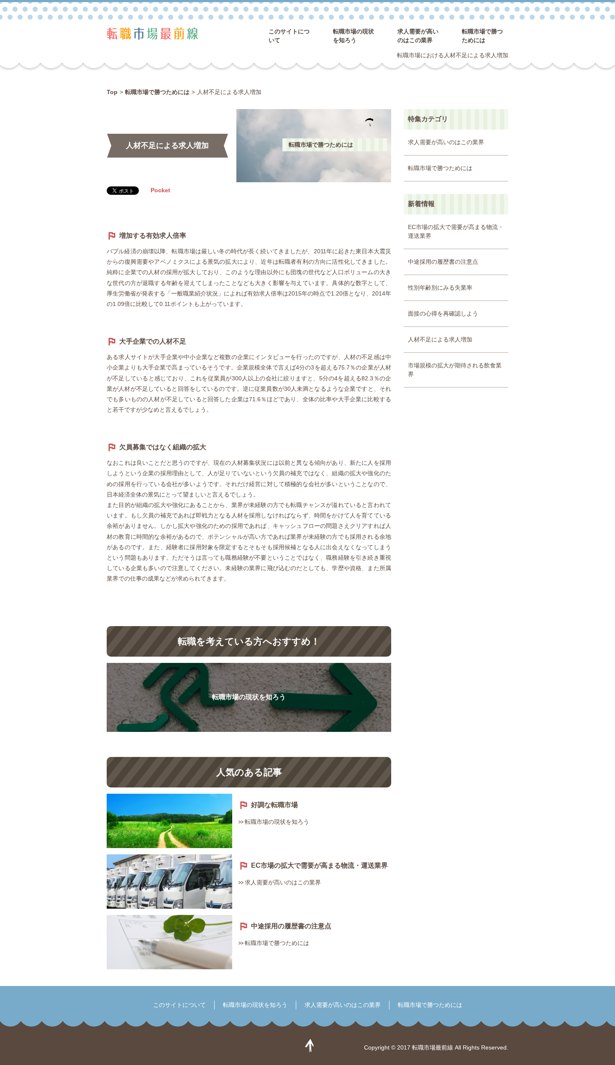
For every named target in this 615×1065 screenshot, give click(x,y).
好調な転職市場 (274, 804)
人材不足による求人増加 (440, 339)
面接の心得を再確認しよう (443, 313)
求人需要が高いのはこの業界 (283, 882)
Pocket (160, 190)
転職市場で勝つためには (321, 144)
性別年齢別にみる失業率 (440, 287)
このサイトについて (179, 1004)
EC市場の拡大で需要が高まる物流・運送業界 (319, 865)
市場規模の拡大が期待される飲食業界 (455, 369)
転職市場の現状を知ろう (249, 697)
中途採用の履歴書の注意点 (291, 926)
